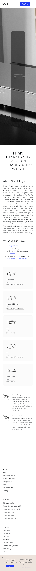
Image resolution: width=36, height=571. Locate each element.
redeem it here (12, 253)
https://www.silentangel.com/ (17, 258)
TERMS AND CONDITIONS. (26, 567)
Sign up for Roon (13, 246)
